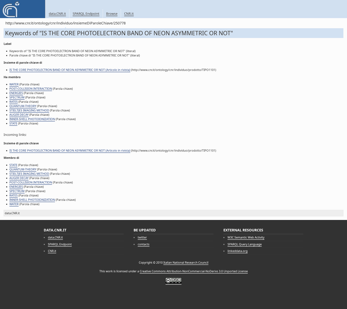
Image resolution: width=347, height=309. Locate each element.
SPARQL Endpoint (86, 13)
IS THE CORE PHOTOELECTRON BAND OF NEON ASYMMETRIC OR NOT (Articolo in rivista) (69, 70)
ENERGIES (16, 93)
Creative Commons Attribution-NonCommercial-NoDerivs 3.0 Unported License (194, 271)
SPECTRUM (17, 97)
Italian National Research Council (185, 262)
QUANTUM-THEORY (22, 106)
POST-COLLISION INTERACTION (30, 89)
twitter (142, 237)
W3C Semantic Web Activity (246, 237)
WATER (14, 84)
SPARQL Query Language (245, 244)
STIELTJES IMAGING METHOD (29, 110)
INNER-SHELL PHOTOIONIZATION (32, 119)
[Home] (22, 9)
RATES (13, 102)
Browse (111, 13)
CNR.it (129, 13)
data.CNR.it (57, 13)
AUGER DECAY (19, 115)
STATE (13, 123)
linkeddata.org (238, 251)
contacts (143, 244)
